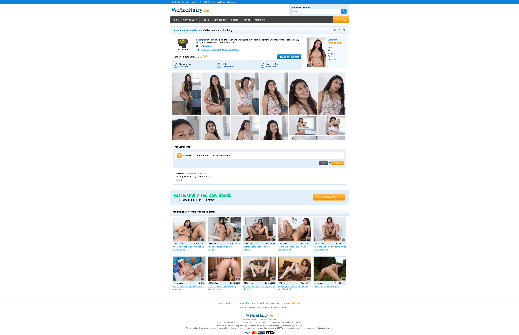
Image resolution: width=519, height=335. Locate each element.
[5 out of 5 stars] (206, 56)
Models (205, 19)
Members (260, 19)
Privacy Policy (262, 303)
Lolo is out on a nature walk (326, 286)
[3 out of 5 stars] (200, 56)
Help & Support (231, 303)
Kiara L (207, 46)
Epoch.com (200, 328)
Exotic (224, 49)
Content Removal (325, 328)
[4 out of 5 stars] (203, 56)
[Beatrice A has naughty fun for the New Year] (189, 268)
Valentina (197, 30)
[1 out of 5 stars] (195, 56)
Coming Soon (190, 19)
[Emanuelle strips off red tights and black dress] (259, 268)
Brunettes (206, 49)
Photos (234, 19)
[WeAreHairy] (259, 315)
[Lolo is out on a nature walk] (329, 268)
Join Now (337, 162)
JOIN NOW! (341, 19)
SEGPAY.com (282, 328)
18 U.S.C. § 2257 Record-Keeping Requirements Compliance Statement (259, 307)
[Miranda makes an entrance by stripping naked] (224, 268)
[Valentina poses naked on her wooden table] (294, 229)
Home (175, 19)
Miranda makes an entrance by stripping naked (222, 287)
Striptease (216, 49)
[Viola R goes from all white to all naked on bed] (294, 268)
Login (323, 162)
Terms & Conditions (247, 303)
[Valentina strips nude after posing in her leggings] (189, 229)
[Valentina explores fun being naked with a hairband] (329, 229)
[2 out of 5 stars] (198, 56)
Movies (246, 19)
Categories (219, 19)
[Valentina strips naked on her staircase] (259, 229)
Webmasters (275, 303)
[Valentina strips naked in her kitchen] (224, 229)
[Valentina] (316, 52)
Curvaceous (233, 49)
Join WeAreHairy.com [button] (329, 197)
